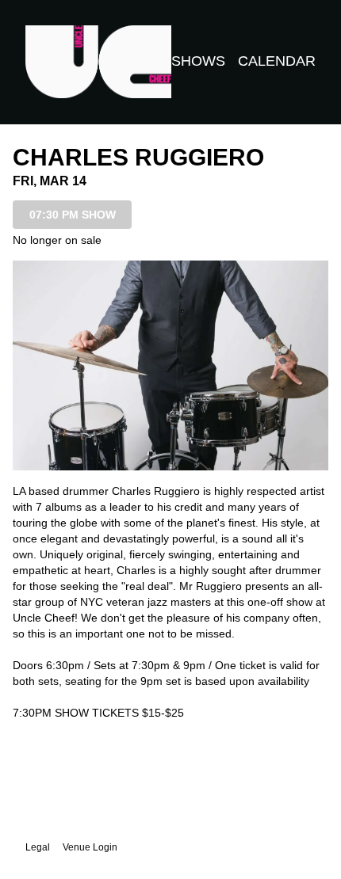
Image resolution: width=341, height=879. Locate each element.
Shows (198, 61)
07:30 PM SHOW (72, 214)
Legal (37, 847)
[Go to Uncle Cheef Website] (98, 61)
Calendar (277, 61)
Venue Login (90, 847)
